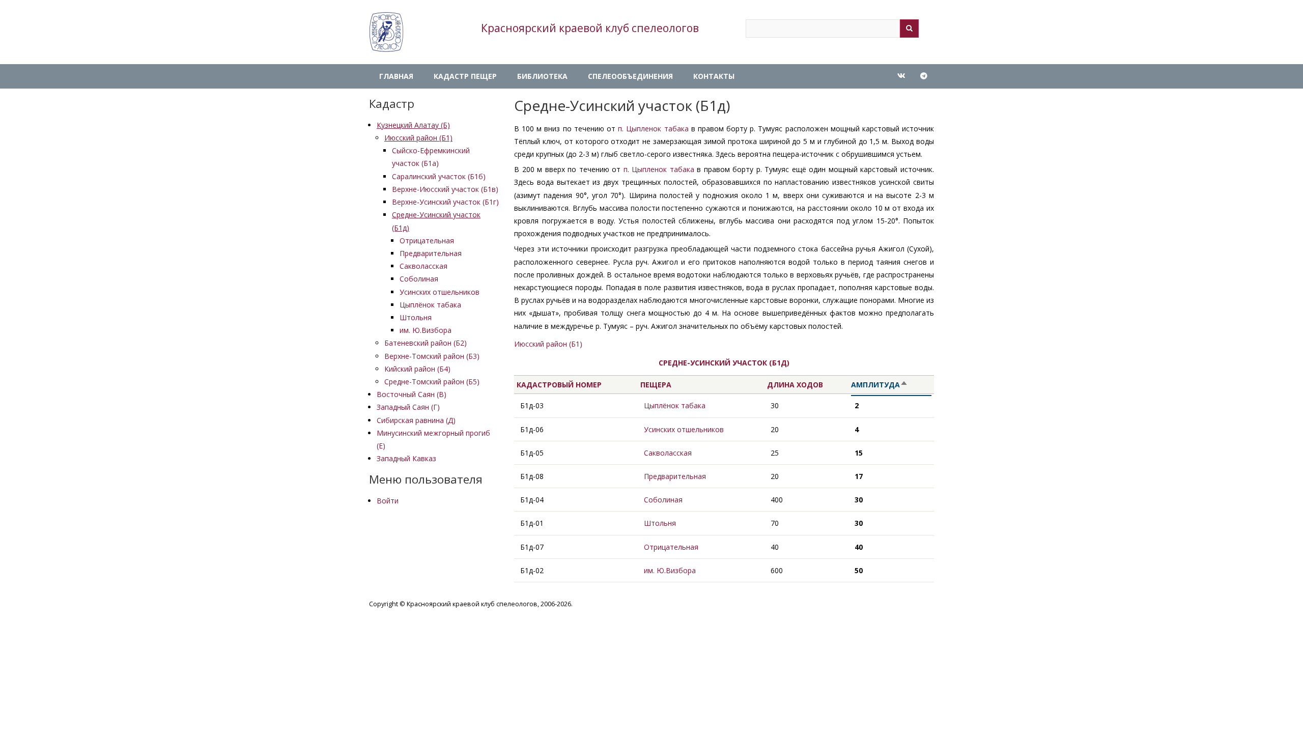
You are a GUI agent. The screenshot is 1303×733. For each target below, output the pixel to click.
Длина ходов (795, 384)
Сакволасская (423, 266)
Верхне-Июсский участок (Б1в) (445, 189)
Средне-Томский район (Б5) (431, 381)
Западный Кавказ (406, 458)
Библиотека (542, 76)
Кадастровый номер (559, 384)
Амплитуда (891, 385)
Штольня (416, 317)
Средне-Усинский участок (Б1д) (724, 363)
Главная (396, 76)
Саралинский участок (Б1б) (439, 176)
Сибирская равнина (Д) (416, 420)
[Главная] (386, 32)
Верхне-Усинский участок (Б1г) (445, 202)
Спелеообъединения (630, 76)
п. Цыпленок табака (653, 128)
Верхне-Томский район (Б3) (431, 356)
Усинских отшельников (439, 292)
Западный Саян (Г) (408, 407)
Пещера (655, 384)
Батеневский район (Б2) (425, 343)
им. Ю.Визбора (425, 330)
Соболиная (419, 279)
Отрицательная (427, 240)
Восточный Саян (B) (411, 394)
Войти (388, 500)
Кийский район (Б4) (417, 369)
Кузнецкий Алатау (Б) (413, 125)
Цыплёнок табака (430, 304)
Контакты (713, 76)
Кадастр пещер (465, 76)
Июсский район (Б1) (418, 138)
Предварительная (431, 253)
